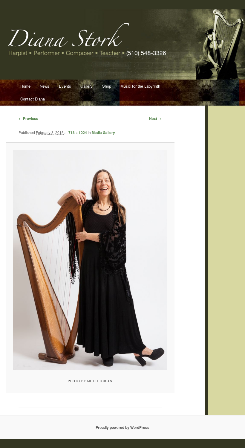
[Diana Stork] (90, 260)
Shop (106, 86)
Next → (155, 118)
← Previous (28, 118)
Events (65, 86)
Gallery (86, 86)
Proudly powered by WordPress (122, 427)
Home (25, 86)
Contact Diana (32, 99)
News (44, 86)
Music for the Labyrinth (140, 86)
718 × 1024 (77, 132)
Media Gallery (103, 132)
